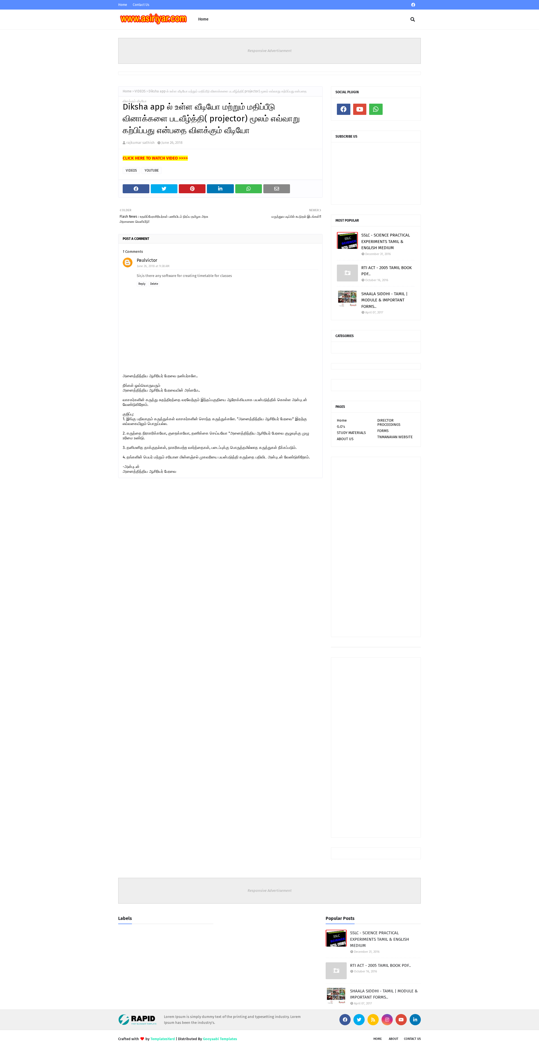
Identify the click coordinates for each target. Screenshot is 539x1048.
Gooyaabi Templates (220, 1039)
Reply (141, 284)
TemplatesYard (162, 1039)
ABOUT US (345, 439)
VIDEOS (140, 91)
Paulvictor (147, 260)
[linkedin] (415, 1019)
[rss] (373, 1019)
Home (122, 5)
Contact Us (141, 5)
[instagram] (387, 1019)
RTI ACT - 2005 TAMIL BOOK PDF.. (386, 271)
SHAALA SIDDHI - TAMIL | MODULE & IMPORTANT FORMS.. (384, 300)
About (393, 1039)
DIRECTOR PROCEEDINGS (388, 422)
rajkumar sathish (140, 142)
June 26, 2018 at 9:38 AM (153, 266)
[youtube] (360, 109)
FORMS (383, 431)
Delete (154, 284)
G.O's (341, 426)
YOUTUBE (152, 170)
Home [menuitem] (203, 19)
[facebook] (413, 5)
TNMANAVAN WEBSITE (395, 437)
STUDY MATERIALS (351, 433)
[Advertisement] (376, 547)
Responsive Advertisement (270, 51)
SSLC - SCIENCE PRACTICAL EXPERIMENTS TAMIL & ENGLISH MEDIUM (385, 241)
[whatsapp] (376, 109)
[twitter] (359, 1019)
